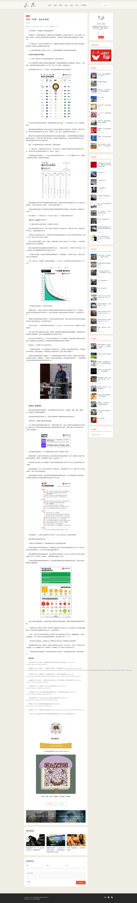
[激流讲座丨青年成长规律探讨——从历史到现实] (94, 396)
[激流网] (30, 5)
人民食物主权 (93, 434)
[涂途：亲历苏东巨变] (94, 289)
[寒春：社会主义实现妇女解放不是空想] (94, 205)
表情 (29, 881)
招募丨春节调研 (101, 418)
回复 (103, 34)
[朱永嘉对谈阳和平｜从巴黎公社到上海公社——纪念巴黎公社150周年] (94, 346)
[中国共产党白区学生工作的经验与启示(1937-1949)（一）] (94, 321)
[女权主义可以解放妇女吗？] (94, 220)
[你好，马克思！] (94, 99)
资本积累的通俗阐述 (102, 82)
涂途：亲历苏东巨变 (102, 288)
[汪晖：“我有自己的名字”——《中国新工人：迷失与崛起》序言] (94, 238)
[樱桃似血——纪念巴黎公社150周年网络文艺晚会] (94, 404)
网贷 (28, 16)
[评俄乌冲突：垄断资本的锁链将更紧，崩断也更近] (94, 122)
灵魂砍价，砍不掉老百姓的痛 (104, 136)
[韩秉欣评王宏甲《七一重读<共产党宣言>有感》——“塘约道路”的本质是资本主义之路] (55, 840)
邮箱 (47, 865)
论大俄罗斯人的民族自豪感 (103, 196)
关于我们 (83, 5)
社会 (66, 5)
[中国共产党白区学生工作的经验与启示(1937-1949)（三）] (94, 297)
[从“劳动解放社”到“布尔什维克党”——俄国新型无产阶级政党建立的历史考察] (94, 164)
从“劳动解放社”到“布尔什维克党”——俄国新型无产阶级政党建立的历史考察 (104, 164)
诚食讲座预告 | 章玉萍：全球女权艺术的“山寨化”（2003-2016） (104, 379)
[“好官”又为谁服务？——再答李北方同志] (76, 840)
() (51, 803)
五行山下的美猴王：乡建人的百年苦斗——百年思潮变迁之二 (104, 146)
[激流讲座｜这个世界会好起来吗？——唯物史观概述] (94, 371)
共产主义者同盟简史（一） (103, 280)
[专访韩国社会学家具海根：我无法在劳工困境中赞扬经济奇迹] (94, 228)
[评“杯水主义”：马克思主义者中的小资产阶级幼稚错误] (94, 91)
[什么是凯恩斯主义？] (94, 189)
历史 (71, 5)
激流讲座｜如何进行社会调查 (104, 354)
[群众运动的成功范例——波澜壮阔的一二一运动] (94, 305)
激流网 (53, 26)
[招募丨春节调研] (94, 420)
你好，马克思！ (101, 97)
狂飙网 (98, 434)
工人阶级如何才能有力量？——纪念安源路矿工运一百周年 (104, 272)
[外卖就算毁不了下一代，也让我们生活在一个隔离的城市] (35, 840)
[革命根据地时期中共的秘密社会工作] (94, 264)
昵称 (27, 865)
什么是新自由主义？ (102, 180)
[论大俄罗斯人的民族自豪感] (94, 197)
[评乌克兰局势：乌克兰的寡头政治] (94, 106)
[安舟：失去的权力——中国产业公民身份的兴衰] (94, 213)
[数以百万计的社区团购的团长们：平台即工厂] (94, 75)
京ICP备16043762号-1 (42, 897)
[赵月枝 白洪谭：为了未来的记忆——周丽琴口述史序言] (94, 257)
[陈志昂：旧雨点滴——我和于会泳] (94, 329)
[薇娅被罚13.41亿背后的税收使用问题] (94, 130)
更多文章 (101, 37)
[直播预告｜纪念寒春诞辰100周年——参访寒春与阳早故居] (94, 363)
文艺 (77, 5)
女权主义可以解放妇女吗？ (103, 219)
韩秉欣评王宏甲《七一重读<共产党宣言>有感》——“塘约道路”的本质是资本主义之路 (55, 850)
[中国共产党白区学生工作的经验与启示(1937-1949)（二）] (94, 313)
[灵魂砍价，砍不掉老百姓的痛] (94, 138)
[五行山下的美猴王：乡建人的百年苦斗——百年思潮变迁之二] (94, 145)
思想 (55, 5)
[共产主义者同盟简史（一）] (94, 282)
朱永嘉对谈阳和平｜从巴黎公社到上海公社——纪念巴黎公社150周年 (104, 346)
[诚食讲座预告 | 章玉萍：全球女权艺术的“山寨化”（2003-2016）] (94, 379)
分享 (62, 803)
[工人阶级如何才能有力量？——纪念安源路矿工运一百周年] (94, 272)
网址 (67, 865)
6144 (98, 32)
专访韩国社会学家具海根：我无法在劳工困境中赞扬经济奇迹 (104, 228)
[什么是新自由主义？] (94, 182)
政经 (60, 5)
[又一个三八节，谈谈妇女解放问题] (94, 114)
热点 (50, 5)
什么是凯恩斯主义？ (102, 188)
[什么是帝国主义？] (94, 174)
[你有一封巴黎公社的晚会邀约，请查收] (94, 412)
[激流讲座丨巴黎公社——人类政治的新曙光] (94, 388)
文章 (98, 34)
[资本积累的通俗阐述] (94, 83)
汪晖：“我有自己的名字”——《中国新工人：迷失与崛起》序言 (104, 238)
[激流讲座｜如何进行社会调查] (94, 355)
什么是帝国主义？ (101, 172)
